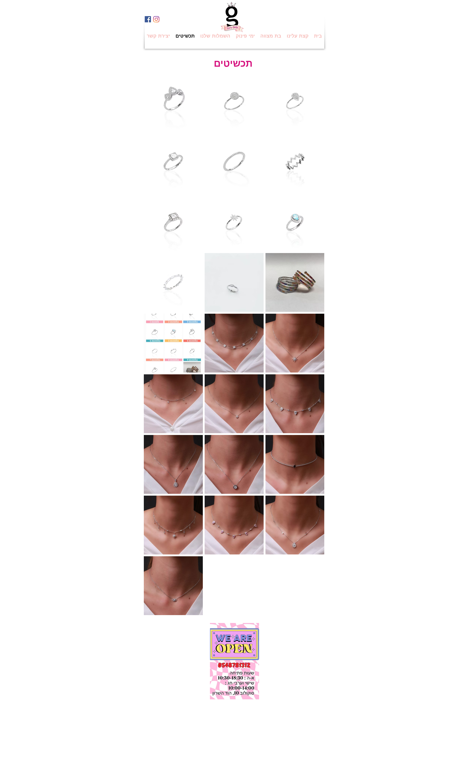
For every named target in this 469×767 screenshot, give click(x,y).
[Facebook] (148, 19)
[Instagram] (156, 19)
